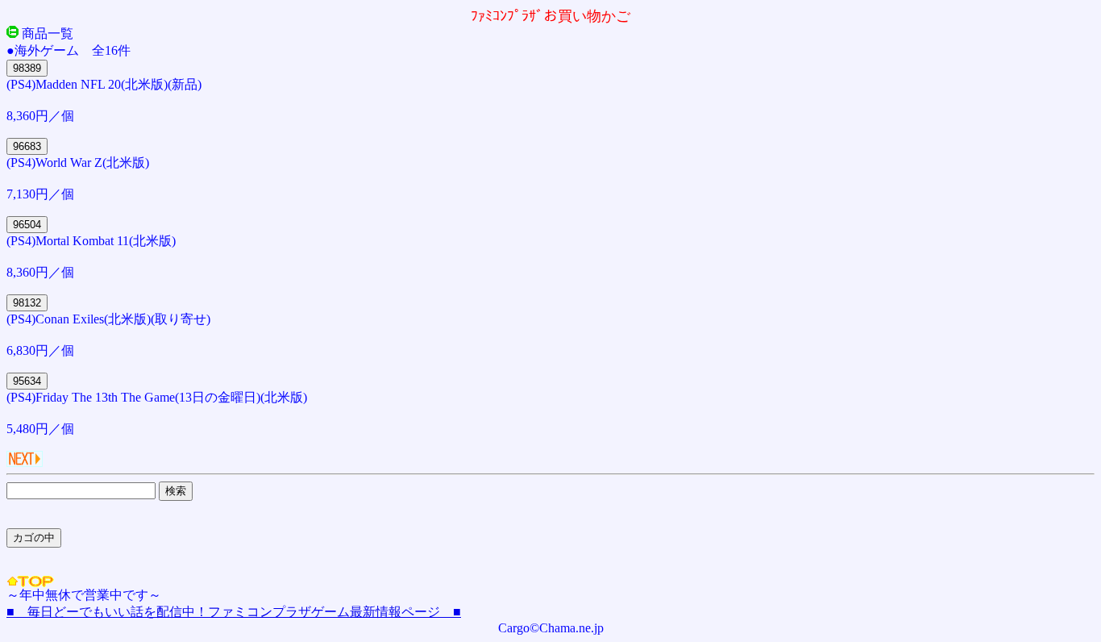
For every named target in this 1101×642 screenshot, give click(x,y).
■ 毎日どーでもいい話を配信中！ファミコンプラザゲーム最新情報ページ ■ (233, 612)
